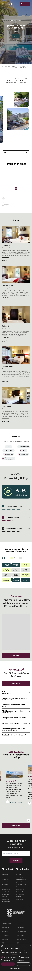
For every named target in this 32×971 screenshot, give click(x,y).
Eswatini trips (5, 874)
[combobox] (2, 946)
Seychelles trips (6, 889)
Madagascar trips (6, 879)
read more (22, 83)
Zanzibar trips (5, 899)
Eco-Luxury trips (20, 877)
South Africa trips (6, 891)
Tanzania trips (5, 894)
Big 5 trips (18, 874)
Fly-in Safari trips (20, 882)
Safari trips (18, 896)
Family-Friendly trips (21, 879)
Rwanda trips (5, 886)
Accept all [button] (8, 964)
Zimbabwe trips (6, 901)
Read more (14, 954)
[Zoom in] (3, 197)
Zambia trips (5, 896)
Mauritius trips (5, 882)
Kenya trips (4, 877)
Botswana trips (5, 872)
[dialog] (16, 957)
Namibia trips (5, 884)
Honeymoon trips (20, 889)
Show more (5, 257)
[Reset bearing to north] (3, 202)
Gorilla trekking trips (21, 884)
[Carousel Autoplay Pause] (28, 820)
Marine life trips (20, 894)
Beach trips (18, 872)
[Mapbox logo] (5, 205)
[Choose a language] (17, 4)
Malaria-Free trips (20, 891)
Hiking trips (18, 886)
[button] (16, 234)
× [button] (30, 946)
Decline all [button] (23, 964)
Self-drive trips (19, 899)
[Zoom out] (3, 199)
